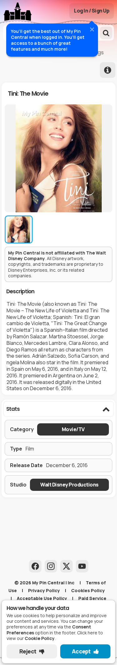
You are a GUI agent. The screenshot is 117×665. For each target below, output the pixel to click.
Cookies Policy (88, 590)
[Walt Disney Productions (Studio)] (69, 485)
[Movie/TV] (73, 429)
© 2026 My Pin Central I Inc (44, 583)
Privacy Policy (44, 590)
